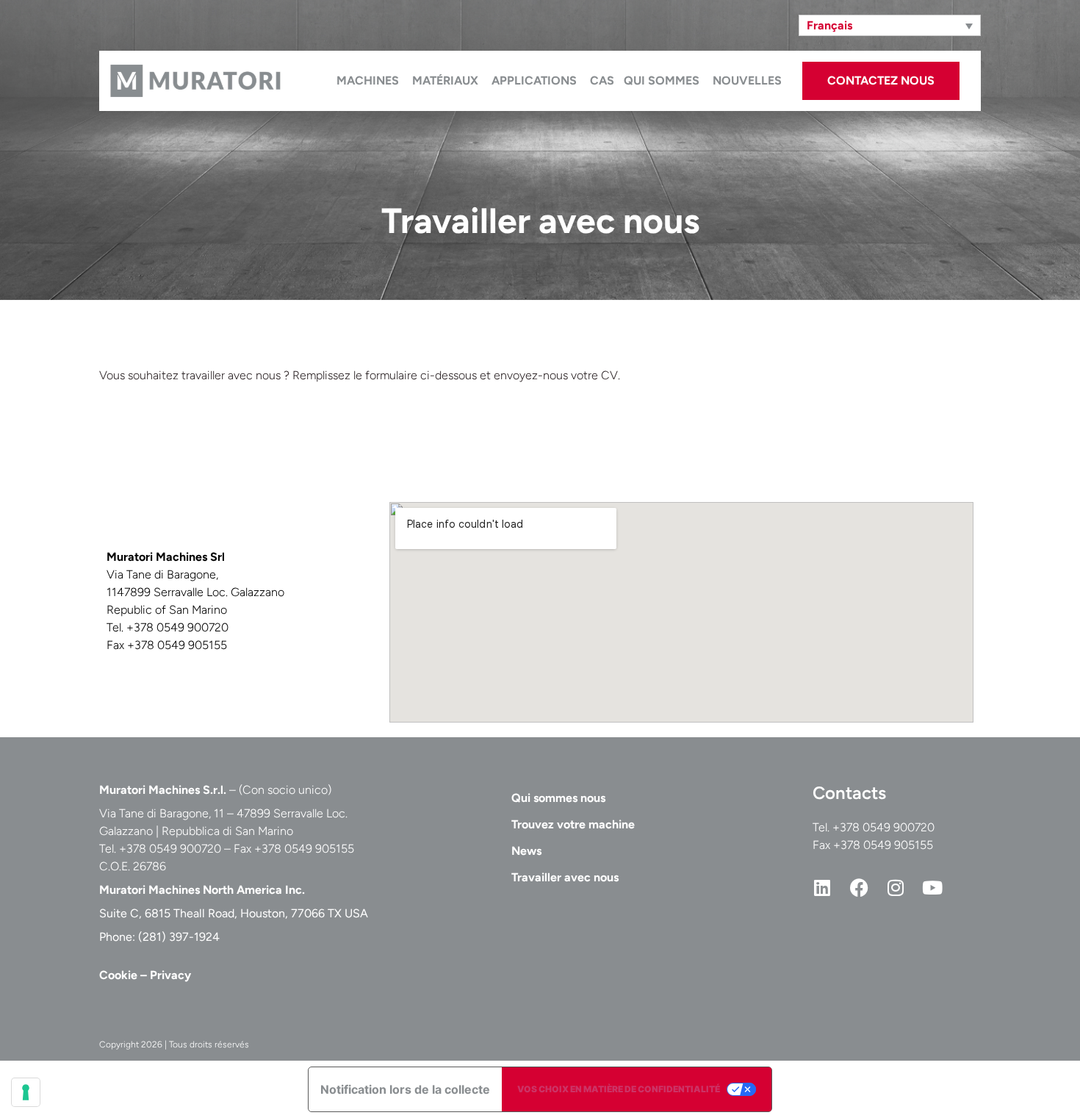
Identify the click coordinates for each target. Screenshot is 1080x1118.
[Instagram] (895, 887)
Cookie (118, 975)
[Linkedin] (822, 887)
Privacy (170, 975)
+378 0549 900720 (883, 827)
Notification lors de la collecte (405, 1089)
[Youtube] (932, 887)
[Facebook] (858, 887)
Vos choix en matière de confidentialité (618, 1088)
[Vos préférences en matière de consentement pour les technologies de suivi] (26, 1092)
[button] (890, 25)
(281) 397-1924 (179, 937)
